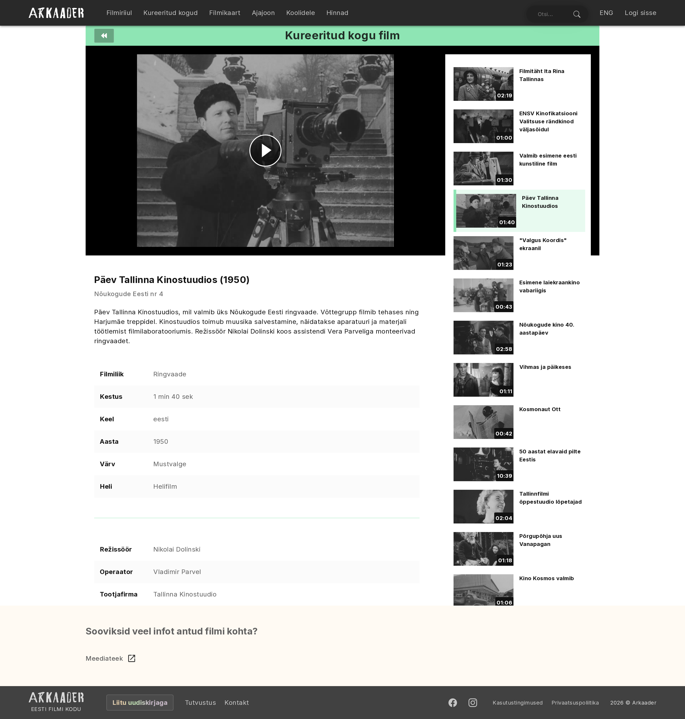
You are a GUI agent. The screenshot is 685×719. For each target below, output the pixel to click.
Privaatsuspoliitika (575, 702)
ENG (607, 13)
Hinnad (337, 13)
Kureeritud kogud (170, 13)
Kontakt (236, 702)
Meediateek (104, 658)
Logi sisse (640, 13)
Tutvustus (200, 702)
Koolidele (300, 13)
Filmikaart (224, 13)
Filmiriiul (119, 13)
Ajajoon (263, 13)
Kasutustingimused (518, 702)
